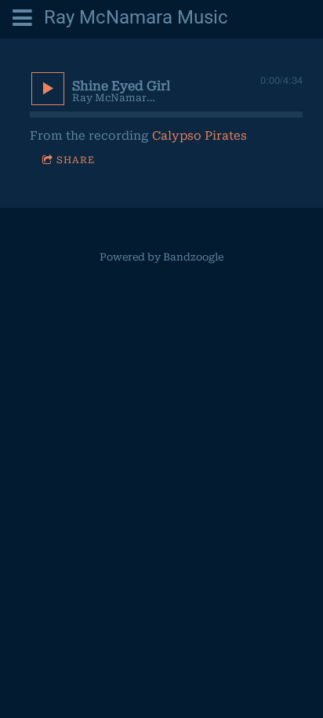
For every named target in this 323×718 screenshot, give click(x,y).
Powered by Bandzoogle (161, 257)
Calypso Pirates (199, 136)
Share (75, 160)
